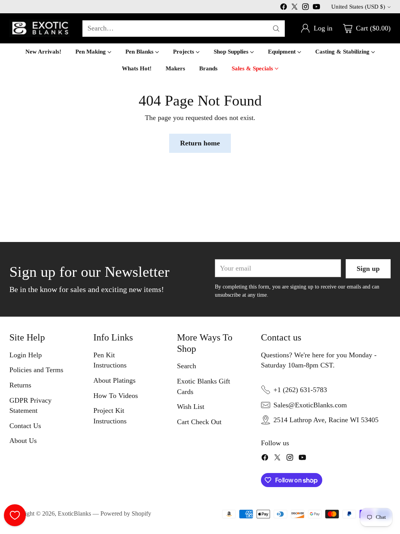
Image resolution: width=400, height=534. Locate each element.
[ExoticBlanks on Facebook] (284, 8)
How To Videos (115, 396)
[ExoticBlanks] (39, 28)
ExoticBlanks (74, 513)
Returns (20, 385)
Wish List (190, 406)
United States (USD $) (358, 7)
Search (186, 366)
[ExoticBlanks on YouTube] (316, 8)
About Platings (114, 380)
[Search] (276, 28)
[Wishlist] (15, 515)
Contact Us (25, 426)
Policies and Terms (36, 370)
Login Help (25, 355)
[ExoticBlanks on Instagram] (305, 8)
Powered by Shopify (125, 513)
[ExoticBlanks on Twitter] (294, 8)
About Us (23, 440)
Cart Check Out (199, 422)
